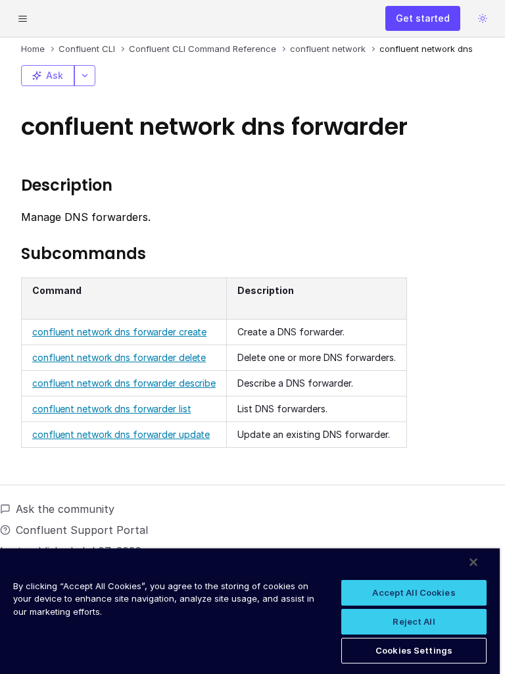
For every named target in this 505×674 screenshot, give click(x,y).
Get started (423, 18)
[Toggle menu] (22, 18)
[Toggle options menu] (85, 75)
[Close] (473, 562)
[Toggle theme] (482, 18)
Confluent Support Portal (82, 530)
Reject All (414, 621)
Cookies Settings (413, 650)
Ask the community (65, 509)
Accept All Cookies (413, 592)
